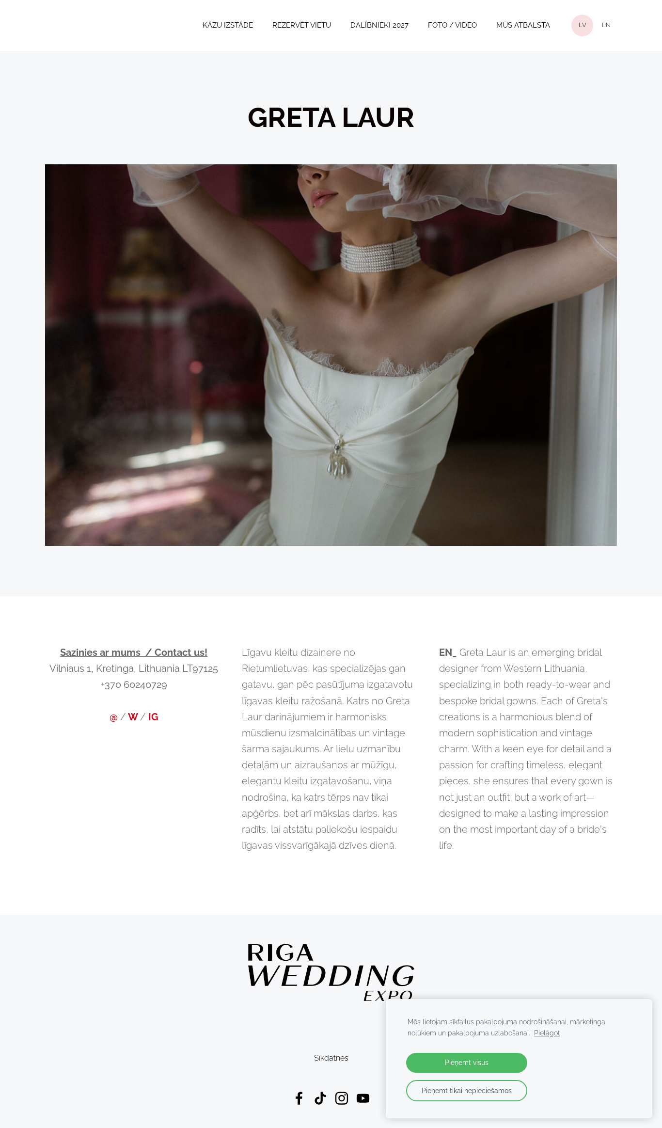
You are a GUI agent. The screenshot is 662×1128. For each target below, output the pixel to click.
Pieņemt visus (467, 1062)
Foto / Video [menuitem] (452, 25)
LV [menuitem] (582, 25)
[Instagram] (341, 1098)
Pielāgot (547, 1033)
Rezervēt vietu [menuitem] (301, 25)
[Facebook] (299, 1098)
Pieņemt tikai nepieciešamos (467, 1090)
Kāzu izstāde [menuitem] (228, 25)
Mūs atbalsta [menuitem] (523, 25)
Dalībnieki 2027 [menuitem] (379, 25)
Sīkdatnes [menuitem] (331, 1058)
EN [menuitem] (606, 25)
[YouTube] (363, 1098)
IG (153, 717)
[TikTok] (320, 1098)
